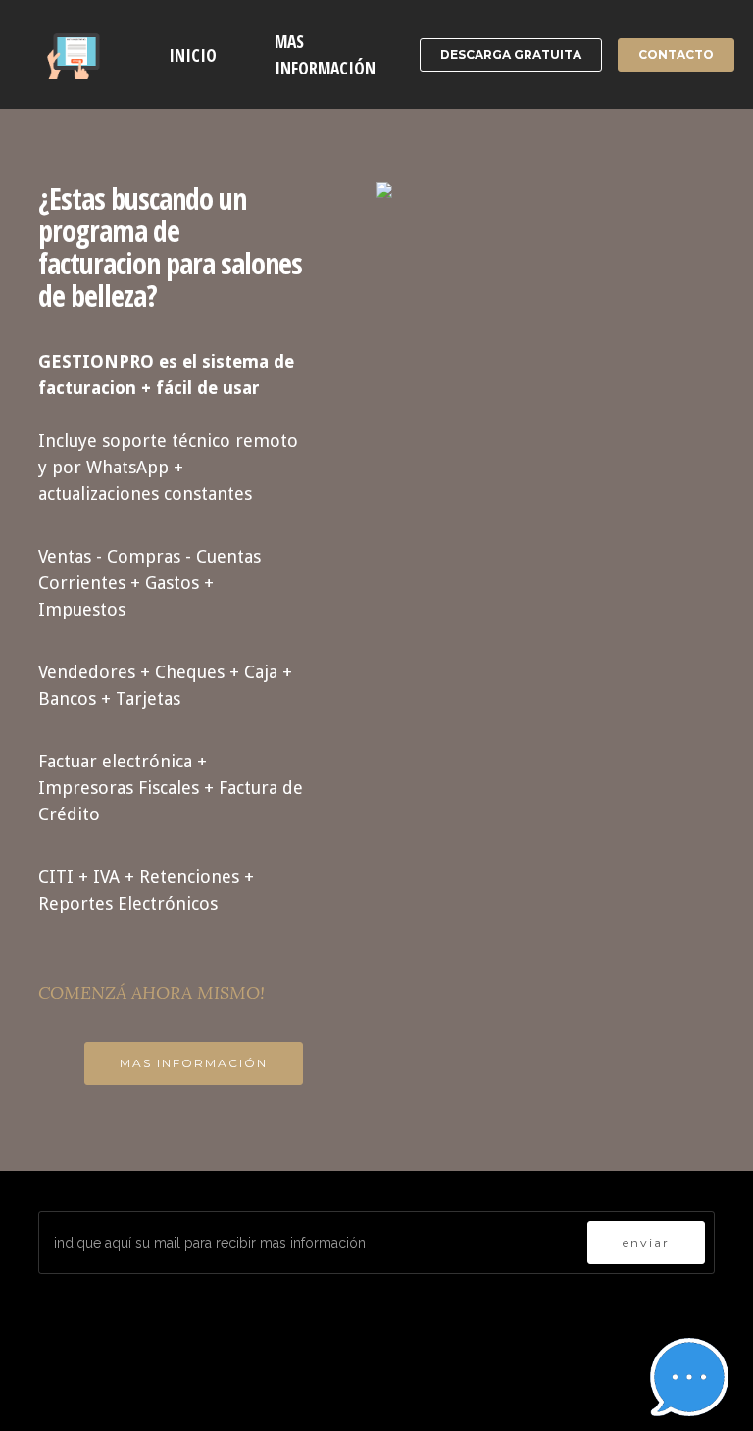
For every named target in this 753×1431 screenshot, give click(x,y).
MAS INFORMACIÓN (325, 53)
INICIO (193, 55)
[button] (689, 1377)
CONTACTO (676, 54)
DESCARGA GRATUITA (510, 54)
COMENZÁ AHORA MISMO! (151, 992)
